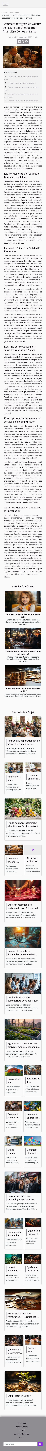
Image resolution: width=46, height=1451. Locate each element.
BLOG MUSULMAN (33, 494)
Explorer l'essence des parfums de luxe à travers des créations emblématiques (24, 908)
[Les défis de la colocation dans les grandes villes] (32, 1070)
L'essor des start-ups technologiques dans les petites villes (21, 1199)
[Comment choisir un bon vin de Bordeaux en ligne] (13, 1106)
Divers (22, 1437)
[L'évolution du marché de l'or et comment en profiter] (33, 1222)
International (22, 1427)
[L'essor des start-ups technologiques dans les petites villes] (23, 1182)
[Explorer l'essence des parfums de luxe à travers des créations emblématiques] (23, 891)
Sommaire (11, 72)
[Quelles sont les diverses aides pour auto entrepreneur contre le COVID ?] (14, 1341)
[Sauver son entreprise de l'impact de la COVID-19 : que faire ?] (33, 1340)
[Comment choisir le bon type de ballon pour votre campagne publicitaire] (32, 1141)
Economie (14, 13)
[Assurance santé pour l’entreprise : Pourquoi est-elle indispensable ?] (23, 1299)
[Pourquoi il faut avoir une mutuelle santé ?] (23, 675)
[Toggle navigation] (5, 3)
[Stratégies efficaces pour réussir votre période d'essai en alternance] (32, 849)
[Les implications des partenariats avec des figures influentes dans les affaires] (23, 983)
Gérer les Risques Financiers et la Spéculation (23, 101)
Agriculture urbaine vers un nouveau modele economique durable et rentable (24, 1047)
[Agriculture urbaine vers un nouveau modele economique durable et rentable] (23, 1029)
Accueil (4, 13)
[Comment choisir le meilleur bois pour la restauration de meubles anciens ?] (14, 850)
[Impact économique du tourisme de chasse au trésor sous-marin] (13, 1259)
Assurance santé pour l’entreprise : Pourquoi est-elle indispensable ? (22, 1317)
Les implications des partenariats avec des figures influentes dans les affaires (24, 1000)
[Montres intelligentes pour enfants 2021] (23, 601)
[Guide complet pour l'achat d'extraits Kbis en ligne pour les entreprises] (13, 1141)
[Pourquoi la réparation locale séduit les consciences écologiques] (23, 727)
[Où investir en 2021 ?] (23, 1382)
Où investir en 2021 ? (19, 1395)
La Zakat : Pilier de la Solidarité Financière (22, 83)
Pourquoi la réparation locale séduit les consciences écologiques (24, 744)
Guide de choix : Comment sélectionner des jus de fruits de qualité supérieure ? (23, 826)
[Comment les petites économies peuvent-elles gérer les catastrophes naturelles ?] (23, 937)
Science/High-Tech (22, 1434)
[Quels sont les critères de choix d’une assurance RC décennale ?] (32, 1259)
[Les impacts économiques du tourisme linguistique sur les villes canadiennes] (14, 1223)
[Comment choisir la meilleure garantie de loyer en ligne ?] (33, 767)
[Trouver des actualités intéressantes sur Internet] (23, 638)
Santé (21, 1430)
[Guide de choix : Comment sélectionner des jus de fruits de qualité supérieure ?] (23, 809)
